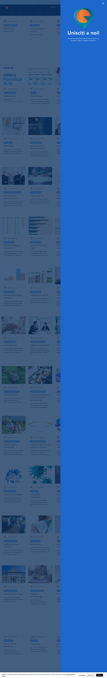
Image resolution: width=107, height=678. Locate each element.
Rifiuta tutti (91, 675)
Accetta (100, 675)
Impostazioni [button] (82, 675)
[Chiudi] (105, 675)
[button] (103, 3)
